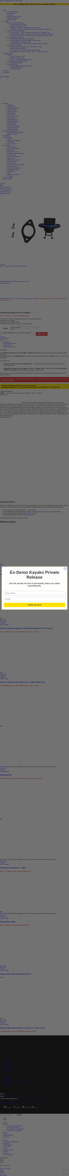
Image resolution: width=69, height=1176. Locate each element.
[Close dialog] (65, 568)
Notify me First (34, 605)
